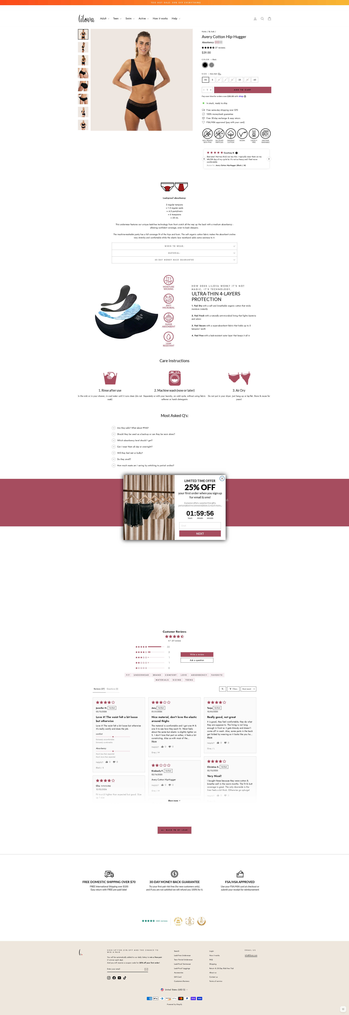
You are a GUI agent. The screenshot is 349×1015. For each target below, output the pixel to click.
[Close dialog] (222, 478)
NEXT (200, 533)
